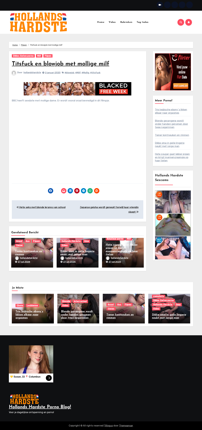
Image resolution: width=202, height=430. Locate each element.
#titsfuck (95, 72)
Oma (86, 241)
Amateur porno (115, 238)
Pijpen (48, 56)
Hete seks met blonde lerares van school (42, 207)
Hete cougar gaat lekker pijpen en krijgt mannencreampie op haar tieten (172, 157)
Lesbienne (32, 305)
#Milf (78, 72)
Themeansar (126, 425)
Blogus (109, 425)
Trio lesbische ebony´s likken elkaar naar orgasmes (29, 314)
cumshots (158, 296)
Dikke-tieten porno (23, 56)
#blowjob (69, 72)
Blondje (66, 301)
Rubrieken (126, 22)
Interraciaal (80, 301)
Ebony (20, 305)
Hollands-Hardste (71, 241)
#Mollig (85, 72)
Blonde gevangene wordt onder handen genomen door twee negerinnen (171, 124)
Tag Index (142, 22)
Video (112, 22)
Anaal (19, 241)
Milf (39, 56)
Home (100, 22)
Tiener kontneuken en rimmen (172, 135)
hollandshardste (32, 72)
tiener (19, 245)
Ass (28, 241)
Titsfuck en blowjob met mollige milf (60, 64)
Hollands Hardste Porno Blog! (40, 407)
